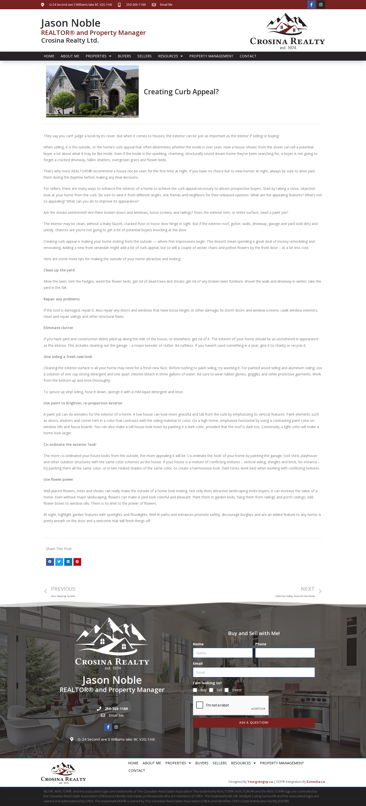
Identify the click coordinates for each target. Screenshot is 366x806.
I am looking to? (207, 683)
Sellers (144, 56)
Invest (237, 690)
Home (49, 56)
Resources (168, 56)
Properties (96, 56)
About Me (70, 56)
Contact (248, 56)
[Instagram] (321, 4)
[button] (50, 562)
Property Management (211, 56)
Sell (219, 690)
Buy (203, 690)
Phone (260, 644)
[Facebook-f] (311, 4)
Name (198, 644)
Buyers (124, 56)
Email (198, 663)
